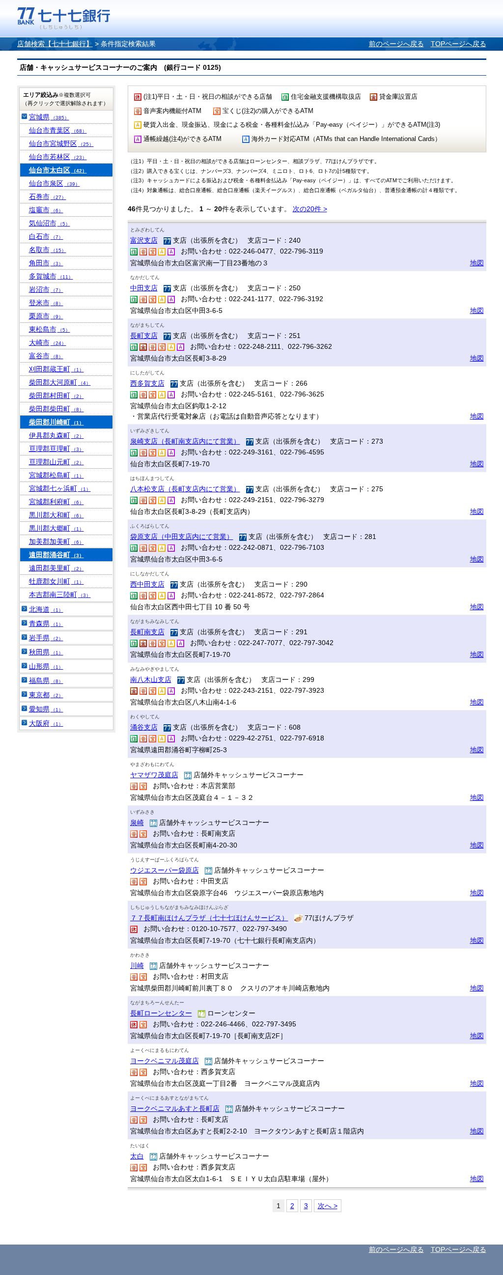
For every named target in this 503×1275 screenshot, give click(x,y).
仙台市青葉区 (58, 130)
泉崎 (137, 822)
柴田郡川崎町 (56, 422)
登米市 (46, 303)
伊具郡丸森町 (56, 435)
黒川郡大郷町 (56, 528)
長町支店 (144, 336)
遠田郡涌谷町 (56, 555)
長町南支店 (147, 632)
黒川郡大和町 (56, 515)
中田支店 (144, 288)
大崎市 (47, 342)
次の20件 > (310, 209)
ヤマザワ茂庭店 (154, 775)
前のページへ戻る (396, 44)
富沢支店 (144, 240)
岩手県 (46, 638)
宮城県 (49, 117)
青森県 (46, 623)
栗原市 (46, 316)
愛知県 (46, 709)
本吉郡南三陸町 (60, 594)
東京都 (46, 695)
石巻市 (47, 196)
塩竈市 (46, 210)
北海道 (46, 609)
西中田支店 (147, 584)
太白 (137, 1156)
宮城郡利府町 (56, 502)
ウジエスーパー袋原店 (164, 870)
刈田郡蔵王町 (56, 369)
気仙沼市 (49, 223)
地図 (477, 263)
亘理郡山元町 (56, 462)
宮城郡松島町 (56, 475)
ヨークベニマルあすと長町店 (175, 1108)
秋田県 (46, 652)
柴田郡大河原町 (60, 382)
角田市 (46, 263)
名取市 (47, 250)
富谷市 (46, 356)
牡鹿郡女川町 (56, 581)
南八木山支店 (150, 679)
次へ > (327, 1206)
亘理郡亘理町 (56, 449)
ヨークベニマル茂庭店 (164, 1061)
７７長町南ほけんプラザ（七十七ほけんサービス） (209, 918)
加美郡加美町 (56, 541)
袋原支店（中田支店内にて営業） (181, 536)
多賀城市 (51, 276)
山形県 (46, 666)
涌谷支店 (144, 727)
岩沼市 (46, 289)
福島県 (46, 680)
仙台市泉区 (54, 183)
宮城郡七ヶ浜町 (60, 488)
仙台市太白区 (58, 170)
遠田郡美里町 (56, 568)
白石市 (46, 236)
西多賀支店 (147, 383)
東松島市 (49, 329)
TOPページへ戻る (458, 44)
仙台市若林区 (58, 157)
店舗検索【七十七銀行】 (55, 44)
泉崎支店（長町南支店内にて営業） (185, 441)
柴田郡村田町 (56, 395)
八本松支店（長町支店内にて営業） (185, 489)
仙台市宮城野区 (61, 143)
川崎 (137, 965)
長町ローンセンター (161, 1013)
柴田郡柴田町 (56, 409)
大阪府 (46, 723)
